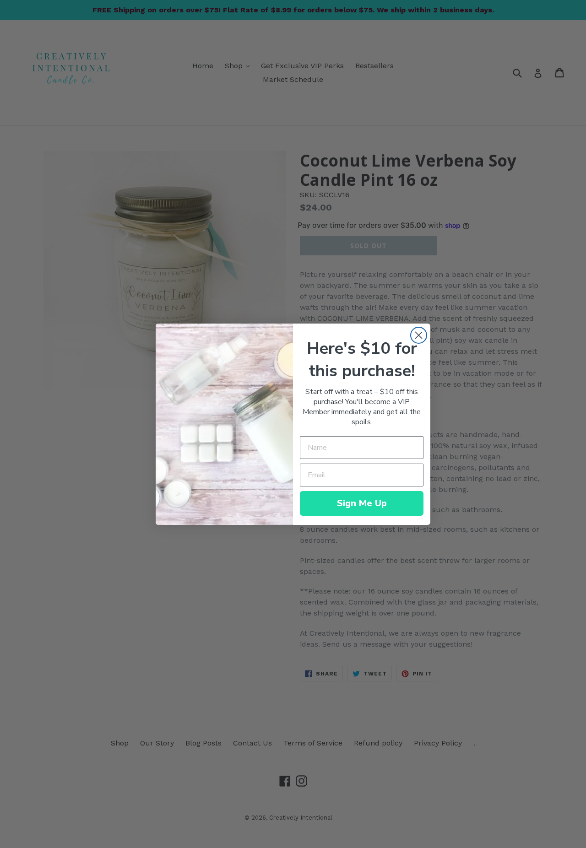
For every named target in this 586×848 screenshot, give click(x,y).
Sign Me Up (362, 503)
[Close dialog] (419, 335)
